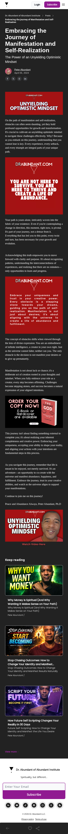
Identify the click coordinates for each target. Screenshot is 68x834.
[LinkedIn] (8, 805)
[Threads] (51, 805)
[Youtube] (16, 805)
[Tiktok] (25, 805)
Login (37, 4)
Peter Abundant (22, 69)
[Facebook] (34, 805)
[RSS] (59, 805)
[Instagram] (42, 805)
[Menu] (63, 4)
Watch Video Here (33, 544)
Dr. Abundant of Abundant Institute (22, 15)
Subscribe (52, 4)
